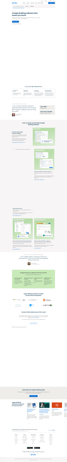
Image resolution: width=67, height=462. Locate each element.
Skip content (14, 403)
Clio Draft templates (36, 316)
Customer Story (41, 414)
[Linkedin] (51, 430)
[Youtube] (53, 430)
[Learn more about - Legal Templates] (57, 411)
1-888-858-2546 (23, 429)
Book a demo (15, 21)
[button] (27, 423)
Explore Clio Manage (33, 323)
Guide (27, 413)
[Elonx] (50, 430)
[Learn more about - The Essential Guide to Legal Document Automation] (32, 411)
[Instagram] (54, 430)
